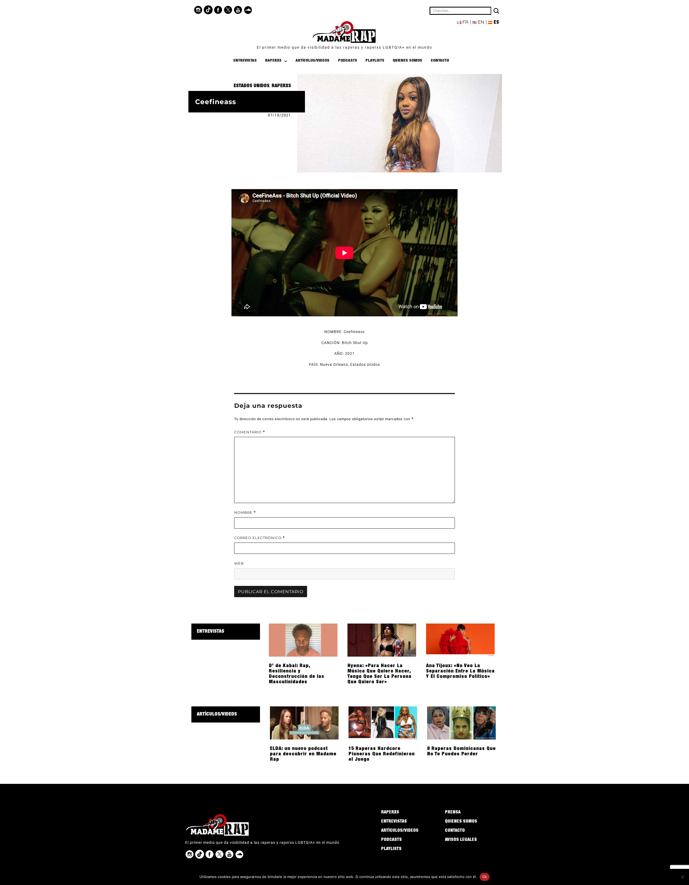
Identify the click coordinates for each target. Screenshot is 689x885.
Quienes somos (407, 61)
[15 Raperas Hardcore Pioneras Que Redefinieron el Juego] (383, 722)
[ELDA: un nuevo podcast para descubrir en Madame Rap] (304, 722)
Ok (484, 877)
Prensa (452, 812)
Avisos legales (461, 840)
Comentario (249, 432)
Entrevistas (245, 61)
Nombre (245, 512)
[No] (682, 877)
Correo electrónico (259, 538)
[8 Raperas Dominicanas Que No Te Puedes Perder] (461, 722)
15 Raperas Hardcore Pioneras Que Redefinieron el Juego (382, 754)
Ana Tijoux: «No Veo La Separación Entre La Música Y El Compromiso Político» (460, 671)
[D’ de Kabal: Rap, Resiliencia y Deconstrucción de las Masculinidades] (303, 640)
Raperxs (273, 61)
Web (239, 563)
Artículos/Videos (312, 61)
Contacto (440, 61)
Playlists (374, 61)
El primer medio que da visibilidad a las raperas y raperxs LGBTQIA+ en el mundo (344, 47)
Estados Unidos (251, 86)
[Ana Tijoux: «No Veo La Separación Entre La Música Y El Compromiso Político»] (460, 640)
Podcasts (347, 61)
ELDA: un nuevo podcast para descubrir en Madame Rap (303, 754)
